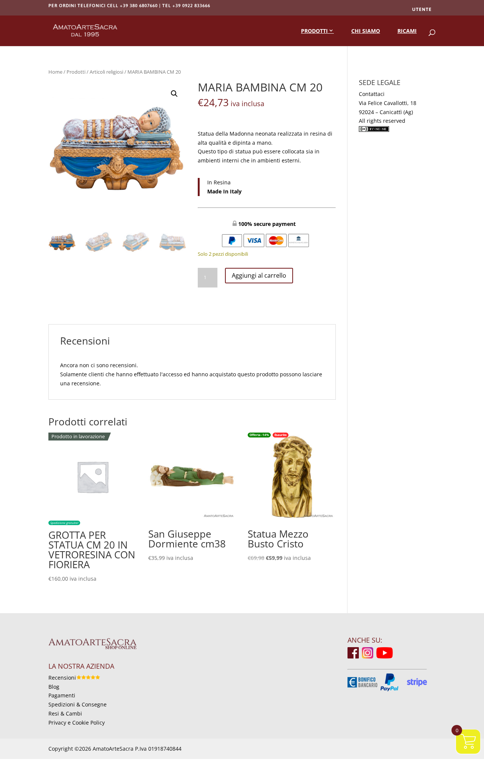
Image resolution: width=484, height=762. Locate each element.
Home (55, 71)
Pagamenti (61, 695)
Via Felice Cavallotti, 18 (387, 103)
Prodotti (314, 30)
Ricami (407, 30)
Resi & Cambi (65, 713)
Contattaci (372, 93)
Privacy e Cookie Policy (76, 722)
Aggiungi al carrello (259, 275)
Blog (53, 686)
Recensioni (62, 677)
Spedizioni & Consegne (77, 704)
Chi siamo (365, 30)
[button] (174, 93)
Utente (422, 9)
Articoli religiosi (106, 71)
